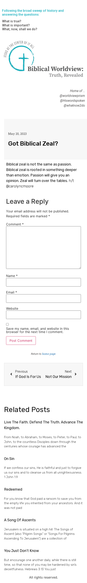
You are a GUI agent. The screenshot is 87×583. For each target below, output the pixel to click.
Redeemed (13, 489)
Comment (15, 224)
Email (11, 292)
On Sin (9, 458)
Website (12, 308)
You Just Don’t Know (21, 550)
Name (12, 275)
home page (48, 354)
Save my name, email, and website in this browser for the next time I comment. (37, 330)
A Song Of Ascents (20, 520)
